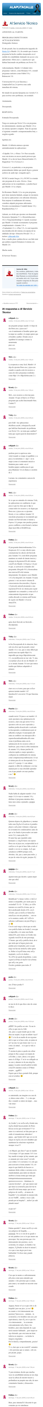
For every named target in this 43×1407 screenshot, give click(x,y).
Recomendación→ (32, 303)
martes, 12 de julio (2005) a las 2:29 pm (21, 418)
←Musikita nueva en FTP (10, 303)
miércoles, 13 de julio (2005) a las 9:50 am (22, 789)
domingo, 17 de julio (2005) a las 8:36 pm (22, 1398)
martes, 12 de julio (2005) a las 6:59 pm (21, 448)
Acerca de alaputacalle (16, 13)
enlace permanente (15, 294)
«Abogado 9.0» (13, 236)
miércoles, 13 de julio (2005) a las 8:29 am (22, 711)
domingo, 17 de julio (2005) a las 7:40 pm (22, 1270)
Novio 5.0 (5, 51)
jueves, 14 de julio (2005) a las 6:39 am (21, 980)
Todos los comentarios (28, 292)
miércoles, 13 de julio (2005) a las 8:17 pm (22, 872)
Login (34, 13)
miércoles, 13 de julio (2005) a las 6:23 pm (22, 816)
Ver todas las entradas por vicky (27, 285)
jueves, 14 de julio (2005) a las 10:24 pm (21, 1021)
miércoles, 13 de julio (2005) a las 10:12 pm (22, 894)
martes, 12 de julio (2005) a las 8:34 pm (21, 542)
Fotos (28, 13)
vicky (30, 28)
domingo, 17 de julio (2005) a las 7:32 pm (22, 1223)
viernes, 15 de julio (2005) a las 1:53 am (21, 1090)
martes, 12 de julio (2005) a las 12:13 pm (21, 321)
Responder (12, 348)
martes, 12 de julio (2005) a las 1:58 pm (21, 390)
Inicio (5, 13)
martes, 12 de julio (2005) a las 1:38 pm (21, 360)
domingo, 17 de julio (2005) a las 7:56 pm (22, 1367)
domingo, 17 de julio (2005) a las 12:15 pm (22, 1118)
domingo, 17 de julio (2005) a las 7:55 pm (22, 1301)
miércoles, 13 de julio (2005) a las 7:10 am (22, 639)
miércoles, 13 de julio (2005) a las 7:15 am (22, 684)
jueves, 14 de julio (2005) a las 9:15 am (21, 999)
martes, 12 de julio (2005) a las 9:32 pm (21, 617)
